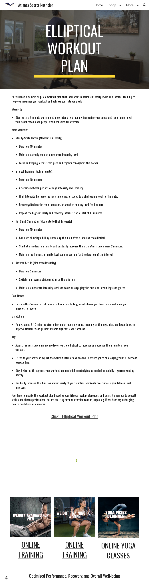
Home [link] (99, 5)
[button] (144, 5)
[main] (74, 49)
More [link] (130, 5)
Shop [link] (112, 5)
